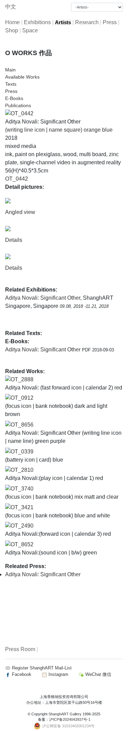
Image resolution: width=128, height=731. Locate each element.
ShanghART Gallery (65, 714)
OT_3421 (22, 507)
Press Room (20, 649)
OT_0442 (16, 179)
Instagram (57, 674)
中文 (10, 7)
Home (12, 22)
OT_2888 (22, 379)
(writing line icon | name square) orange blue (59, 130)
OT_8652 (22, 544)
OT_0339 (22, 451)
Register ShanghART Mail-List (42, 667)
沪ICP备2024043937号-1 (69, 719)
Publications (18, 105)
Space (30, 30)
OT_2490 (22, 526)
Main (10, 69)
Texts (10, 84)
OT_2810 (22, 470)
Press (110, 22)
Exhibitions (37, 22)
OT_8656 (22, 425)
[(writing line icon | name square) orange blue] (19, 113)
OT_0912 (22, 398)
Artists (63, 22)
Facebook (21, 674)
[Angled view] (8, 200)
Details (13, 240)
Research (87, 22)
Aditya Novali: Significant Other (42, 298)
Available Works (22, 77)
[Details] (8, 228)
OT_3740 (22, 489)
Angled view (20, 212)
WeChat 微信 (97, 674)
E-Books (14, 98)
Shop (11, 30)
